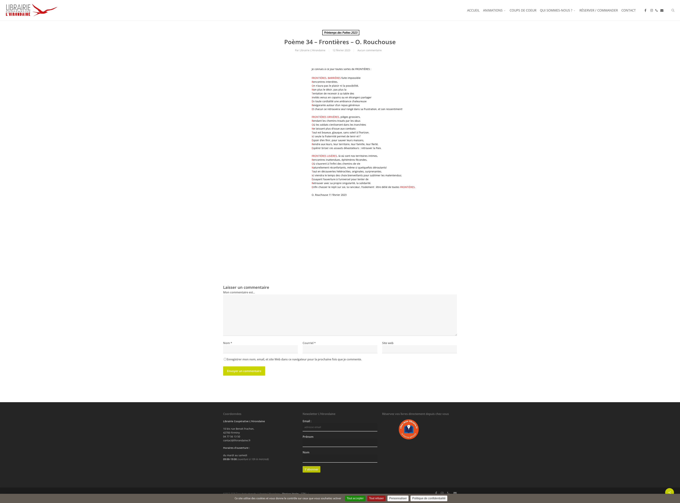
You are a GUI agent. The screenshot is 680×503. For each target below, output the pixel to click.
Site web (387, 343)
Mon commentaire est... (239, 292)
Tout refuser (376, 498)
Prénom (308, 437)
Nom (227, 343)
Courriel (309, 343)
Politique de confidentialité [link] (429, 498)
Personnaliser (398, 498)
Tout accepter (355, 498)
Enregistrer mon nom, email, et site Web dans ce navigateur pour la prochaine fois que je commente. (294, 359)
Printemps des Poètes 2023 (341, 33)
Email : (307, 421)
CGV (303, 493)
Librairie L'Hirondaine (312, 50)
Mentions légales (290, 493)
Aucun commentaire (370, 50)
